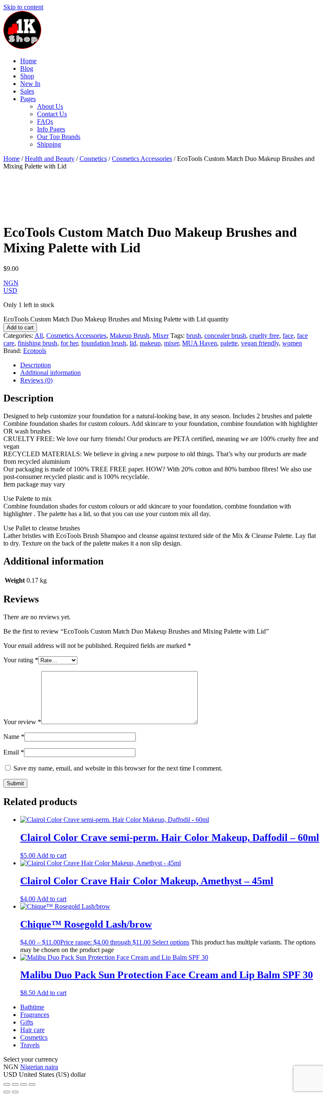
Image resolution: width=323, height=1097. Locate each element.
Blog (26, 68)
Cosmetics (93, 158)
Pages (28, 98)
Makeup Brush (129, 335)
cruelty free (264, 335)
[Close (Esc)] (32, 1084)
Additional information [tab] (50, 372)
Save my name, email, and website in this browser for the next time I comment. (117, 768)
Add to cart (20, 327)
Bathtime (32, 1007)
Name (13, 736)
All (38, 335)
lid (133, 343)
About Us (50, 106)
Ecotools (34, 350)
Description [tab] (35, 365)
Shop (27, 76)
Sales (27, 91)
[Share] (23, 1084)
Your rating (20, 660)
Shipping (49, 144)
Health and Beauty (49, 158)
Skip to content (23, 7)
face (288, 335)
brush (193, 335)
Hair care (32, 1029)
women (292, 343)
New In (30, 83)
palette (229, 343)
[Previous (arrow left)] (6, 1092)
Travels (30, 1045)
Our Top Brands (58, 136)
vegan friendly (260, 343)
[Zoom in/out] (6, 1084)
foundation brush (103, 343)
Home (28, 60)
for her (69, 343)
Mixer (161, 335)
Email (13, 752)
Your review (22, 721)
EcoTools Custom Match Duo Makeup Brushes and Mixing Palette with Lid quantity (116, 319)
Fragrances (34, 1014)
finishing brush (37, 343)
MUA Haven (199, 343)
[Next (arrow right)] (15, 1092)
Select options (170, 942)
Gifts (26, 1022)
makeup (150, 343)
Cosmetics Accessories (142, 158)
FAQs (45, 121)
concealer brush (225, 335)
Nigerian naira (39, 1066)
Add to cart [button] (51, 855)
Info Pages (51, 129)
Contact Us (52, 114)
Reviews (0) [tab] (36, 380)
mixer (171, 343)
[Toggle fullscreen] (15, 1084)
